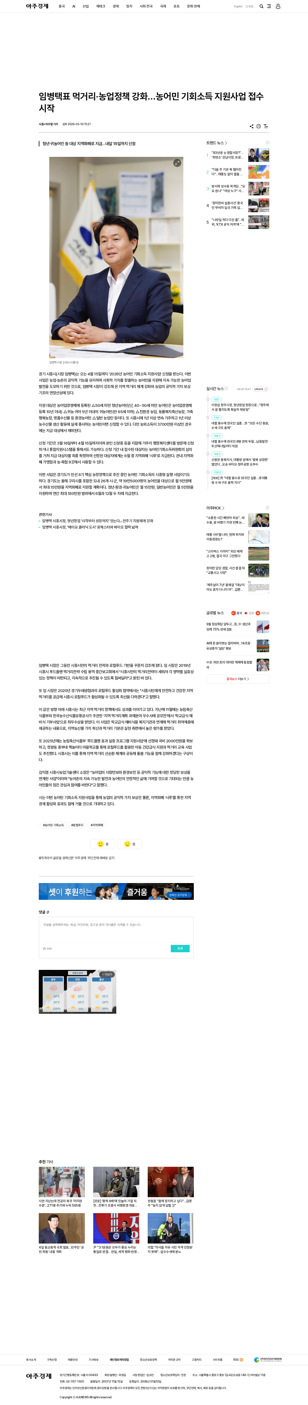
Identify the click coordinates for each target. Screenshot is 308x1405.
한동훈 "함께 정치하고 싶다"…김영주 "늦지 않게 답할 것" (170, 1203)
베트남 (265, 613)
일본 (251, 613)
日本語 (250, 6)
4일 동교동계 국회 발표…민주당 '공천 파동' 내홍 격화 (61, 1249)
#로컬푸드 (77, 825)
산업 (86, 6)
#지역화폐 (97, 825)
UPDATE (259, 389)
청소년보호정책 (148, 1359)
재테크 (100, 6)
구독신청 (52, 1359)
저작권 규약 (174, 1359)
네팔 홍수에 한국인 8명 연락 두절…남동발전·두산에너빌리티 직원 (239, 444)
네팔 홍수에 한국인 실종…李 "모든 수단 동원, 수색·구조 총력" (240, 425)
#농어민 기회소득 (53, 825)
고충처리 (196, 1359)
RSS (236, 1359)
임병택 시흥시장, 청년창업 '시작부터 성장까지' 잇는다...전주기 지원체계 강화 (97, 521)
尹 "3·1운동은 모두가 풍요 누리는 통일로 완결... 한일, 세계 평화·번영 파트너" (115, 1249)
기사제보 (93, 1359)
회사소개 (31, 1359)
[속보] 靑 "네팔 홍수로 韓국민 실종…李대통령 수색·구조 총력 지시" (239, 480)
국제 (163, 6)
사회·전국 (146, 6)
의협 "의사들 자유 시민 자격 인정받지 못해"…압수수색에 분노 (170, 1249)
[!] (267, 142)
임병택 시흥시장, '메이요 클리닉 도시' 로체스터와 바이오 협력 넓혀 (90, 527)
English (238, 6)
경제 (116, 6)
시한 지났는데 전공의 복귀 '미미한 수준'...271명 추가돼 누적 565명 (60, 1203)
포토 (176, 6)
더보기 (226, 680)
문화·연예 (193, 6)
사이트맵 (217, 1359)
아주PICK (213, 508)
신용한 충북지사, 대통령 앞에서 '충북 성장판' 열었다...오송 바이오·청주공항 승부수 (239, 462)
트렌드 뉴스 (215, 142)
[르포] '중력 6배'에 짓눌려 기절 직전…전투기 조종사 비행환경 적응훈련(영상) (115, 1203)
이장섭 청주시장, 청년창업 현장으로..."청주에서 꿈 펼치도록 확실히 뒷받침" (240, 407)
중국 (62, 6)
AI (73, 6)
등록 (180, 948)
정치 (129, 6)
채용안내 (73, 1359)
